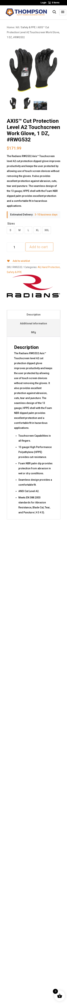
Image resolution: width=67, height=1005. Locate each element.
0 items (55, 2)
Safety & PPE (28, 27)
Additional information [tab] (33, 323)
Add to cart (38, 247)
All (17, 27)
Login (43, 2)
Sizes (11, 223)
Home (10, 27)
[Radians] (33, 286)
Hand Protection (51, 267)
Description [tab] (34, 314)
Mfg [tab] (33, 332)
